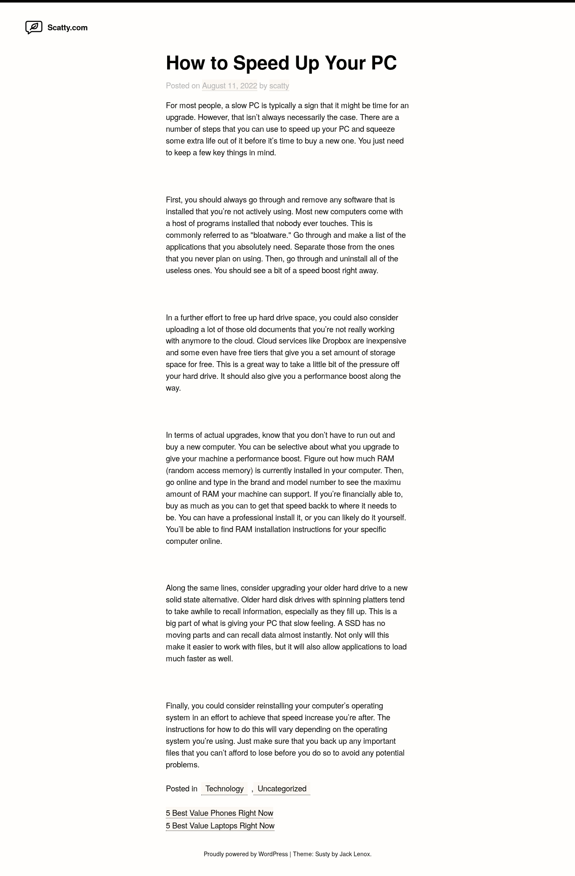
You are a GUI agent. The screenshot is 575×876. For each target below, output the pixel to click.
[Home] (33, 33)
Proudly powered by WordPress (247, 853)
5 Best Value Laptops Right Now (220, 825)
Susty (322, 853)
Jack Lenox (355, 853)
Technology (224, 788)
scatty (279, 85)
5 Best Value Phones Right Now (219, 812)
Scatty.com (68, 27)
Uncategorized (282, 788)
